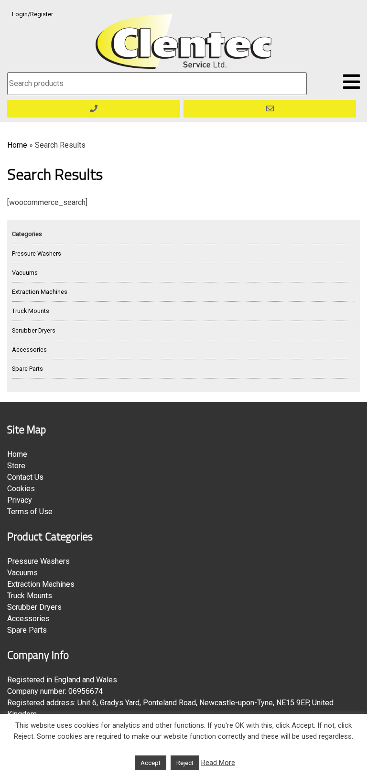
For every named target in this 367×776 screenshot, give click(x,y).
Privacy (19, 500)
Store (16, 465)
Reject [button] (185, 762)
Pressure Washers (36, 253)
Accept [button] (150, 762)
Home (17, 145)
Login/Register (32, 14)
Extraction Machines (39, 291)
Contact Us (25, 477)
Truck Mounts (30, 310)
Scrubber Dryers (33, 330)
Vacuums (25, 272)
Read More (218, 762)
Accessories (29, 349)
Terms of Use (30, 511)
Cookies (21, 488)
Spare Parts (27, 368)
